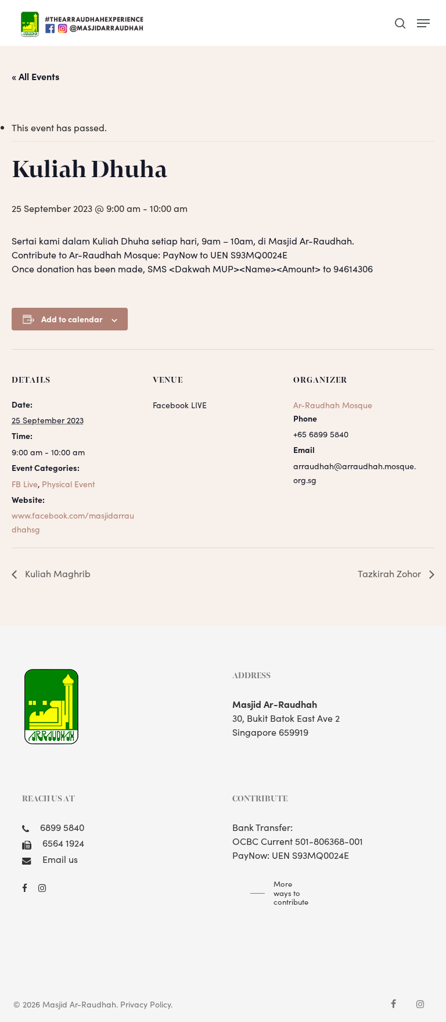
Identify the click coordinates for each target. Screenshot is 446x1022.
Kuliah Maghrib (57, 573)
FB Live (25, 484)
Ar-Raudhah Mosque (332, 405)
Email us (60, 858)
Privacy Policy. (146, 1004)
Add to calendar (72, 319)
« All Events (35, 76)
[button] (423, 23)
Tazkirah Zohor (390, 573)
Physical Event (68, 484)
